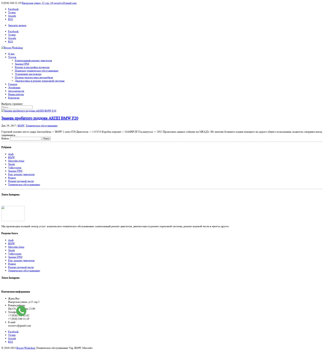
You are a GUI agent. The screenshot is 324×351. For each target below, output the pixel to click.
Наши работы (16, 94)
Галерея (12, 84)
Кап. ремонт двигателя (21, 174)
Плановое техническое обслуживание (36, 70)
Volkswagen (14, 167)
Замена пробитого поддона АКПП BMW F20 (39, 118)
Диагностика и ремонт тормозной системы (39, 80)
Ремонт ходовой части (21, 181)
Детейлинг (14, 87)
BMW (21, 125)
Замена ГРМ (22, 63)
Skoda (11, 164)
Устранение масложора (28, 74)
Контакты (13, 97)
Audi (11, 154)
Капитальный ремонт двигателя (33, 60)
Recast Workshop (25, 347)
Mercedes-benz (16, 160)
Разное (12, 177)
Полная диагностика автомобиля (34, 77)
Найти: (5, 138)
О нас (11, 53)
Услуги (12, 57)
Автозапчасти (16, 91)
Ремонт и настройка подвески (32, 67)
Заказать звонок (17, 25)
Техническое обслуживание (42, 125)
